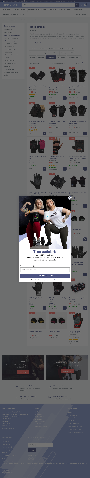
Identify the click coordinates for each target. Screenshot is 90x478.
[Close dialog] (69, 197)
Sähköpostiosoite (27, 266)
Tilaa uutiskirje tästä (45, 276)
